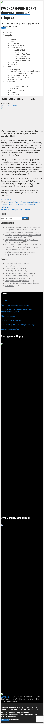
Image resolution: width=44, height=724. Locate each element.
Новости (8, 35)
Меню (3, 28)
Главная (8, 33)
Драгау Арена (19, 50)
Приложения (15, 84)
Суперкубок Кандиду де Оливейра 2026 (25, 71)
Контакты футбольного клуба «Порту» (18, 324)
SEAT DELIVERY (15, 88)
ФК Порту (9, 285)
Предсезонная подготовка (17, 280)
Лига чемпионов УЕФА (18, 75)
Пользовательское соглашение (15, 305)
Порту (17, 202)
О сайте (4, 301)
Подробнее (14, 720)
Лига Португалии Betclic (16, 276)
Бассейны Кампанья (22, 58)
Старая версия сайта (10, 329)
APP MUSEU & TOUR (17, 90)
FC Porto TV (14, 92)
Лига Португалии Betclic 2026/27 (22, 73)
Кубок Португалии (13, 268)
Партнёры (14, 65)
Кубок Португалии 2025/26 (20, 77)
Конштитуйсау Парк (22, 54)
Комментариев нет (11, 106)
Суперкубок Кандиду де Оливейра (20, 283)
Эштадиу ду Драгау (17, 45)
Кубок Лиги (6, 199)
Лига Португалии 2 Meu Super (18, 273)
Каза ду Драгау (20, 56)
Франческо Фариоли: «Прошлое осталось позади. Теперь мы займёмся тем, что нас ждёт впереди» (24, 247)
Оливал (10, 202)
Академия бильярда (22, 60)
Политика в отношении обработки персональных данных (16, 310)
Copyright (5, 696)
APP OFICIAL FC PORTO (19, 86)
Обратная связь (8, 316)
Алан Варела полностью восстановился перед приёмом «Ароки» (23, 235)
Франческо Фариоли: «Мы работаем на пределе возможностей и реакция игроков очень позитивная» (22, 229)
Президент (14, 62)
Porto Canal (14, 94)
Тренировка (26, 202)
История (13, 39)
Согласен (5, 720)
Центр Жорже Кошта (22, 52)
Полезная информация (11, 320)
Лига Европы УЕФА (13, 271)
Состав (8, 67)
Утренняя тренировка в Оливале (16, 209)
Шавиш (36, 202)
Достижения (15, 43)
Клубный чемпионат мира (17, 263)
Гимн (12, 41)
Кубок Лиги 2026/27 (17, 80)
